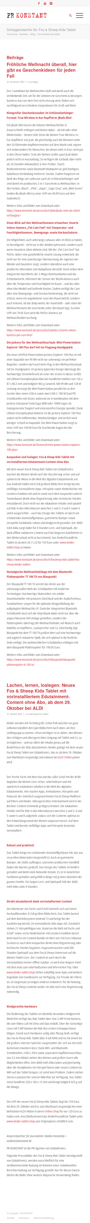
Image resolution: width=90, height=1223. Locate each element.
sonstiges (34, 81)
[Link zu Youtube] (45, 3)
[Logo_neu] (37, 15)
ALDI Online (65, 757)
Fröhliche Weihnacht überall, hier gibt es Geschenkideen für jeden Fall (42, 70)
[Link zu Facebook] (39, 3)
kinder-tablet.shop (24, 972)
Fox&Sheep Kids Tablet (37, 714)
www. (10, 972)
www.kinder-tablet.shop (21, 1121)
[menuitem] (10, 1218)
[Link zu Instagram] (51, 3)
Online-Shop (52, 1111)
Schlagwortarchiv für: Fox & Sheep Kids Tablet (41, 29)
